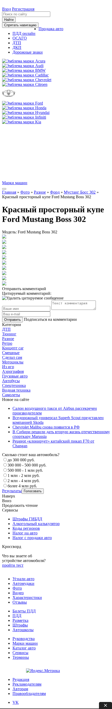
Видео (18, 593)
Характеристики (27, 597)
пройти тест (12, 565)
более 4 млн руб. (22, 486)
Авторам (20, 689)
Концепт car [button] (12, 348)
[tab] (56, 329)
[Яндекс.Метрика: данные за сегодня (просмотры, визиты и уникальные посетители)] (43, 670)
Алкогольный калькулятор (36, 523)
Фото (25, 192)
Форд (55, 192)
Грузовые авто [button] (15, 376)
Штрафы (20, 625)
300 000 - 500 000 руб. (27, 465)
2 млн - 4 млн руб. (24, 480)
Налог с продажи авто (32, 537)
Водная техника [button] (16, 390)
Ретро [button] (7, 343)
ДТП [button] (6, 329)
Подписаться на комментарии (50, 319)
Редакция (21, 679)
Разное (40, 192)
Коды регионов (26, 528)
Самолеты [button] (11, 395)
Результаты (12, 491)
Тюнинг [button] (9, 334)
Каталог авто (24, 648)
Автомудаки (23, 583)
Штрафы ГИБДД (27, 519)
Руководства (24, 638)
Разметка (20, 620)
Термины (21, 657)
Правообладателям (29, 693)
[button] (51, 29)
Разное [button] (8, 338)
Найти (9, 20)
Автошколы (23, 630)
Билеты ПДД (24, 611)
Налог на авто (25, 533)
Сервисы (20, 652)
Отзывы (20, 602)
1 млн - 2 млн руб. (24, 475)
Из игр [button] (8, 367)
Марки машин (14, 183)
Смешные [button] (11, 352)
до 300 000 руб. (21, 460)
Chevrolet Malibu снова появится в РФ (46, 427)
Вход (6, 9)
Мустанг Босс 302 (80, 192)
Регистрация (23, 9)
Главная (9, 192)
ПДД (17, 616)
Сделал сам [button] (12, 357)
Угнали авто (23, 579)
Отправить (12, 320)
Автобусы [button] (11, 381)
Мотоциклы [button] (12, 362)
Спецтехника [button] (14, 385)
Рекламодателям (27, 684)
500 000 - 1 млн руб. (25, 470)
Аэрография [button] (13, 371)
